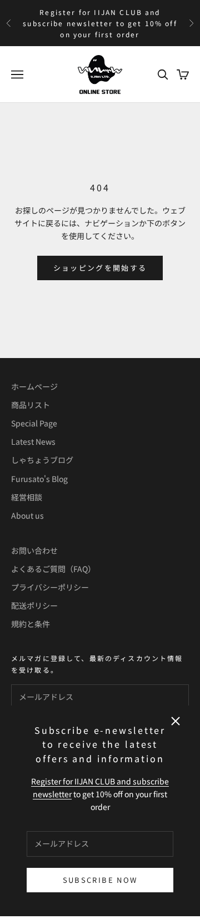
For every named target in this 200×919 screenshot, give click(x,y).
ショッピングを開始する (100, 267)
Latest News (33, 441)
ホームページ (34, 386)
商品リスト (30, 404)
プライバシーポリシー (50, 587)
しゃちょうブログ (42, 459)
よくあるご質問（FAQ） (53, 568)
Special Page (34, 423)
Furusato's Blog (39, 478)
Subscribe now (100, 880)
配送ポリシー (34, 605)
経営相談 (26, 497)
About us (27, 515)
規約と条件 (30, 623)
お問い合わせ (34, 550)
